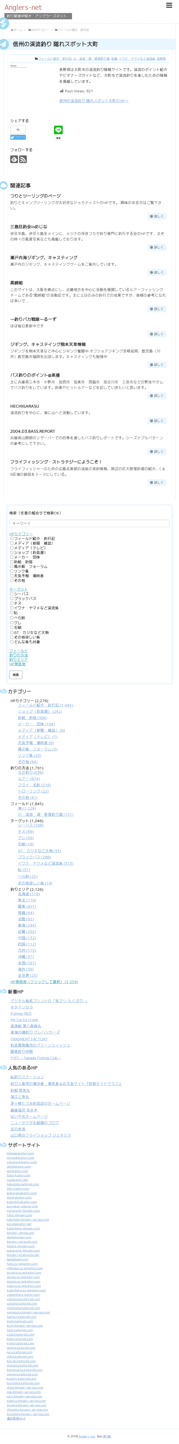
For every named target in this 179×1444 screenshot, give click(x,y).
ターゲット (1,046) (41, 852)
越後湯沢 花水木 (24, 1110)
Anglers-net (23, 7)
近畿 (27, 931)
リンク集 (21, 571)
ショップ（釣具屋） (31, 552)
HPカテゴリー (21, 534)
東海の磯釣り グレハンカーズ (35, 1032)
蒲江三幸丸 (19, 1097)
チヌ (17, 603)
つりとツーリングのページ (35, 196)
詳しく (159, 216)
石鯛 (17, 627)
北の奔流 (17, 1129)
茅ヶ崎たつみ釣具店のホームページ (40, 1103)
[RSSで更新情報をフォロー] (23, 159)
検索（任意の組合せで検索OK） (36, 513)
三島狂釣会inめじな (28, 226)
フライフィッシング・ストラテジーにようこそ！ (56, 461)
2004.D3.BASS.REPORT (32, 431)
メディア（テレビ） (31, 548)
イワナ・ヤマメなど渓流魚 (137, 58)
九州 (27, 950)
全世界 (28, 975)
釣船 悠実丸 (20, 1090)
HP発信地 (17, 664)
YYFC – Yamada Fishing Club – (35, 1058)
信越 (114, 58)
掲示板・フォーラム (31, 566)
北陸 (26, 919)
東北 (27, 900)
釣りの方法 (18, 655)
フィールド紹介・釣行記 (55, 58)
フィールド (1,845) (41, 809)
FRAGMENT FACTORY (29, 1039)
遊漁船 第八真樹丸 (25, 1026)
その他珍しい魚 (27, 637)
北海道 (29, 894)
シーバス (21, 594)
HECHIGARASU (24, 406)
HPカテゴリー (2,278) (41, 731)
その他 (19, 580)
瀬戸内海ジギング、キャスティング (43, 257)
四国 (27, 944)
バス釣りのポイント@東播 (35, 375)
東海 (27, 925)
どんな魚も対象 (27, 642)
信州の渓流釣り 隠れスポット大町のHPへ (93, 101)
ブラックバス (25, 598)
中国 (27, 938)
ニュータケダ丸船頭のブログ (34, 1123)
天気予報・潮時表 (29, 576)
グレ (17, 623)
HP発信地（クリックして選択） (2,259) (44, 982)
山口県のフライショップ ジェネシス (40, 1135)
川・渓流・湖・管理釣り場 (91, 58)
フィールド (18, 651)
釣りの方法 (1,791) (30, 783)
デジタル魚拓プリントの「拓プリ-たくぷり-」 (49, 1001)
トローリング (33, 791)
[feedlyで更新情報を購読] (14, 159)
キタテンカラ (21, 1007)
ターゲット (18, 589)
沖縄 (26, 957)
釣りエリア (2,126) (26, 932)
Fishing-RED (20, 1013)
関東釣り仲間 (21, 1051)
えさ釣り (31, 772)
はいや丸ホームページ (29, 1116)
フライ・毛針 (34, 785)
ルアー (29, 779)
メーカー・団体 (27, 557)
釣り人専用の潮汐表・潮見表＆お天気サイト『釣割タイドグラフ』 (66, 1084)
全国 (27, 963)
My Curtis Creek (24, 1020)
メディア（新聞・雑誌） (34, 543)
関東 (27, 906)
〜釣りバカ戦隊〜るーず (33, 319)
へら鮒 (19, 618)
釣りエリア (18, 659)
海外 (26, 969)
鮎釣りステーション (27, 1077)
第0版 (107, 1436)
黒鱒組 (16, 282)
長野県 (161, 58)
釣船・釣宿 (23, 562)
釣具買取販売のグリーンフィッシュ (40, 1045)
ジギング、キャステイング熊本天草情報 (48, 344)
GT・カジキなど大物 (31, 632)
